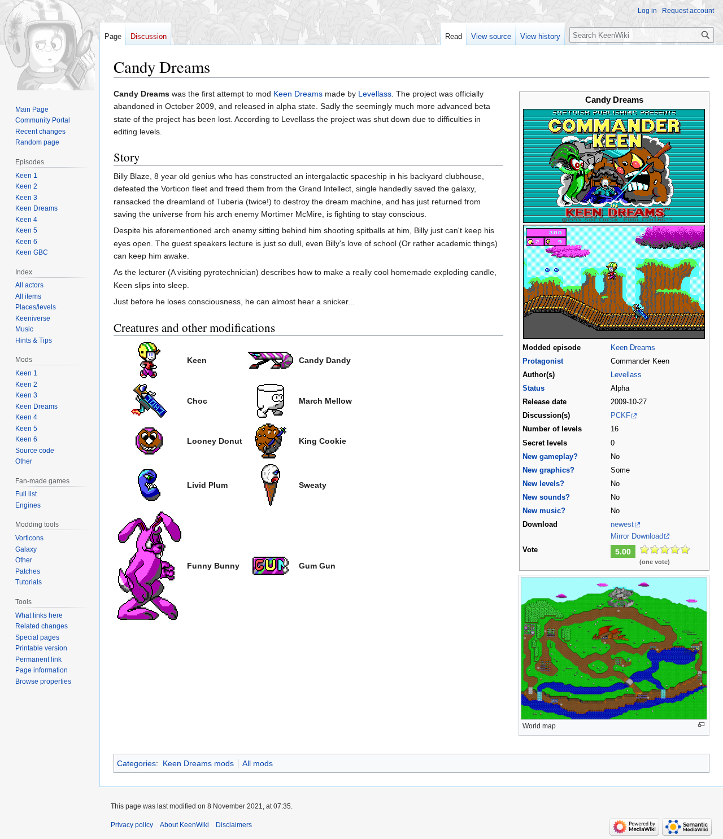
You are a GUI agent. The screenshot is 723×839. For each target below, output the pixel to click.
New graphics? (548, 470)
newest (622, 524)
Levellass (626, 375)
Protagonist (542, 361)
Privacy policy (132, 825)
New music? (543, 511)
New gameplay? (550, 457)
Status (533, 388)
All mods (257, 763)
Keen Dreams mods (198, 763)
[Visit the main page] (50, 45)
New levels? (543, 484)
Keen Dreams (633, 348)
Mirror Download (637, 536)
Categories (136, 763)
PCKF (620, 416)
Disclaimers (234, 825)
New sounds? (546, 497)
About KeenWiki (184, 825)
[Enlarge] (701, 725)
